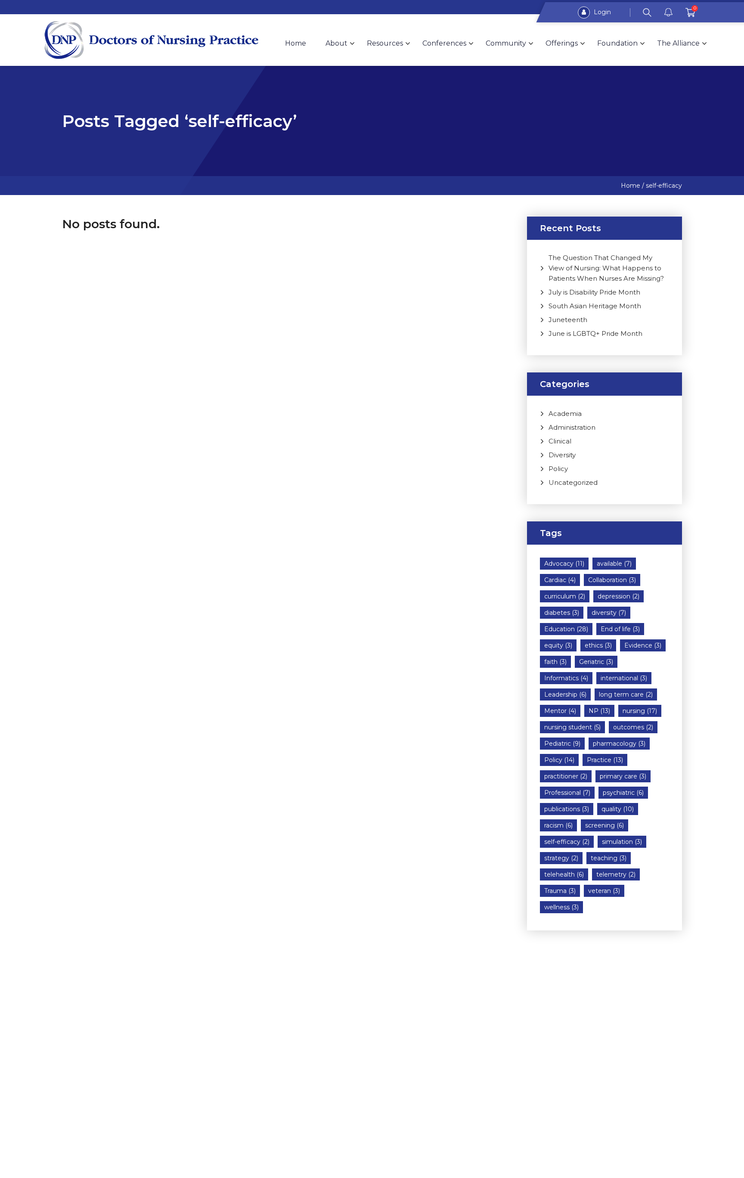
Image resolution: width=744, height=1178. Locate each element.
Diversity (562, 455)
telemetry (616, 874)
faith (555, 662)
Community (506, 43)
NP (599, 711)
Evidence (642, 645)
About (336, 43)
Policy (558, 469)
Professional (567, 793)
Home (295, 43)
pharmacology (619, 743)
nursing (640, 711)
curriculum (564, 596)
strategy (561, 858)
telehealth (564, 874)
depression (618, 596)
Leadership (565, 694)
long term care (626, 694)
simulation (622, 842)
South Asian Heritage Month (595, 306)
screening (604, 825)
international (624, 678)
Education (566, 629)
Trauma (560, 891)
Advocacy (564, 563)
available (614, 563)
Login (601, 12)
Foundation (617, 43)
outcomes (633, 727)
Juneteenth (568, 320)
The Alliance (678, 43)
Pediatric (562, 743)
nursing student (572, 727)
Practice (605, 760)
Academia (565, 413)
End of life (620, 629)
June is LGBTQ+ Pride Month (595, 333)
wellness (561, 907)
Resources (385, 43)
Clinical (560, 441)
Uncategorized (573, 482)
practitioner (565, 776)
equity (558, 645)
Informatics (566, 678)
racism (558, 825)
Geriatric (596, 662)
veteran (604, 891)
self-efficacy (566, 842)
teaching (608, 858)
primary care (623, 776)
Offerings (562, 43)
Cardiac (560, 580)
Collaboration (612, 580)
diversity (609, 613)
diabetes (561, 613)
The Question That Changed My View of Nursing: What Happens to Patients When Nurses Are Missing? (606, 268)
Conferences (444, 43)
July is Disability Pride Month (594, 292)
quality (617, 809)
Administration (572, 427)
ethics (598, 645)
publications (566, 809)
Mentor (560, 711)
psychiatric (623, 793)
